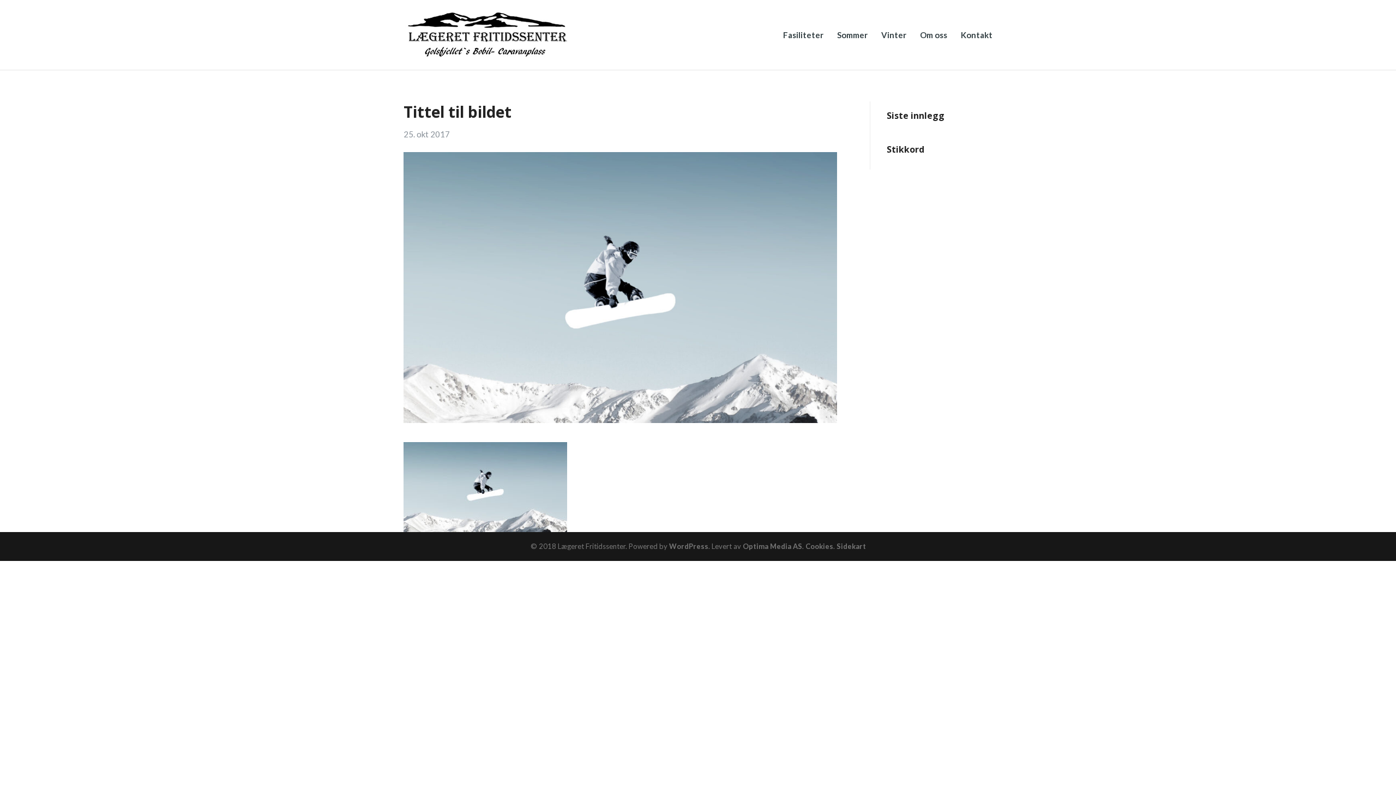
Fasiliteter (803, 35)
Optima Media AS (772, 546)
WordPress (688, 546)
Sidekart (851, 546)
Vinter (893, 35)
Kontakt (976, 35)
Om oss (933, 35)
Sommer (852, 35)
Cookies (819, 546)
